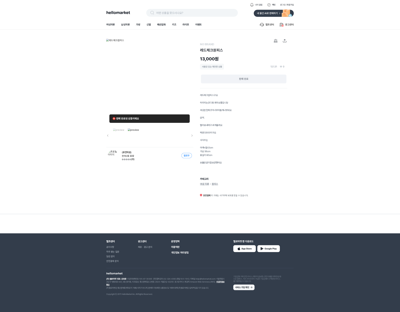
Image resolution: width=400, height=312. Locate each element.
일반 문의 (110, 256)
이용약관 (175, 247)
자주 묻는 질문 (112, 251)
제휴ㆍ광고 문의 (145, 247)
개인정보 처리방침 (180, 252)
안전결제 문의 (112, 261)
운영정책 (175, 241)
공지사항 (110, 247)
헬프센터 (110, 241)
